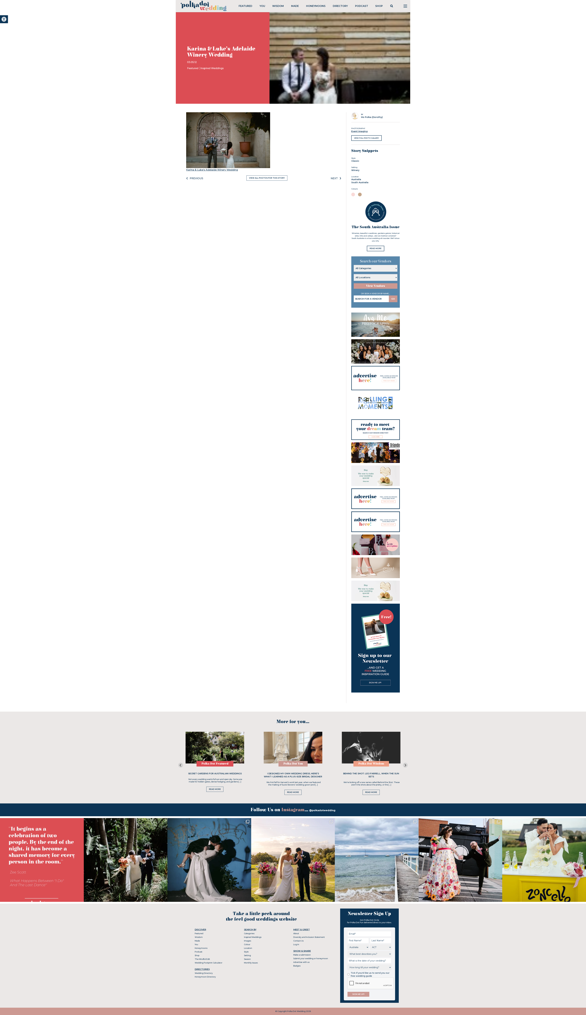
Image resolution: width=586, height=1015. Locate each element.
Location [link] (248, 948)
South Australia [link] (359, 182)
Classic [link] (355, 161)
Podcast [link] (361, 6)
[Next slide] (405, 765)
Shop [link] (379, 6)
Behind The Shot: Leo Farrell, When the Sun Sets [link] (371, 775)
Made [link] (295, 6)
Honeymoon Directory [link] (205, 977)
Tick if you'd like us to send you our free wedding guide (370, 974)
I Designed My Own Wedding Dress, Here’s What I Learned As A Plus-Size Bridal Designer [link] (293, 775)
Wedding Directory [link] (204, 973)
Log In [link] (296, 944)
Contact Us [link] (298, 941)
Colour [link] (247, 944)
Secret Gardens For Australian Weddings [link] (215, 773)
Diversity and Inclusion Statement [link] (309, 937)
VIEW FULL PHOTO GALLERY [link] (366, 138)
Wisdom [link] (278, 6)
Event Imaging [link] (359, 131)
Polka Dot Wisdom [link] (371, 763)
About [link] (296, 933)
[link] (4, 19)
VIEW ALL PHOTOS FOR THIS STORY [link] (267, 178)
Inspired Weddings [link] (212, 68)
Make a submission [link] (302, 955)
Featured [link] (245, 6)
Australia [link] (356, 179)
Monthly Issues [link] (251, 963)
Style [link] (246, 952)
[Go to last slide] (180, 765)
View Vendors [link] (375, 286)
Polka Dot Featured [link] (214, 763)
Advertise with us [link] (301, 962)
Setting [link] (247, 955)
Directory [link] (340, 6)
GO (393, 298)
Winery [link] (355, 170)
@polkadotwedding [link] (322, 810)
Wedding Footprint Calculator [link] (208, 963)
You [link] (262, 6)
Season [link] (247, 959)
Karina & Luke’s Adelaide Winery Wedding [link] (212, 169)
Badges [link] (296, 966)
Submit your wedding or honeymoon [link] (310, 958)
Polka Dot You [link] (293, 763)
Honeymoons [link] (316, 6)
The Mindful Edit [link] (202, 959)
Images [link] (247, 941)
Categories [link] (249, 933)
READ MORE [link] (376, 248)
